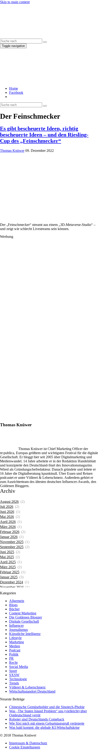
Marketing (16, 642)
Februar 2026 (9, 532)
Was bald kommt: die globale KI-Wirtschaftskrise (44, 727)
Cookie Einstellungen (24, 747)
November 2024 (11, 587)
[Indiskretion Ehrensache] (43, 36)
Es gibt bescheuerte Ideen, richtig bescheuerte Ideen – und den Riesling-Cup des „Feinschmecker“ (44, 135)
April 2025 (8, 562)
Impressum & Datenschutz (28, 743)
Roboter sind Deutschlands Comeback (36, 719)
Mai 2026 (7, 517)
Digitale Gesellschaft (24, 621)
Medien (14, 646)
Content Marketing (22, 613)
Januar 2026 (9, 537)
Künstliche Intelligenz (25, 634)
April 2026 (8, 522)
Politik (13, 654)
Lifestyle (15, 638)
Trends (14, 683)
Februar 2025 (9, 572)
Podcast (14, 650)
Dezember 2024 (11, 582)
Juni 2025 (7, 552)
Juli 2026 (6, 507)
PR (11, 658)
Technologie (18, 679)
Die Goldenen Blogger (25, 617)
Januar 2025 (9, 577)
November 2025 (11, 542)
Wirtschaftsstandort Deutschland (32, 691)
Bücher (14, 609)
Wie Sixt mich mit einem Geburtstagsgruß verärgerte (46, 723)
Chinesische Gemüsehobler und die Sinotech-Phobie (47, 707)
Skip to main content (15, 2)
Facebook (16, 92)
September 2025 (11, 547)
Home (13, 88)
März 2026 (8, 527)
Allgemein (16, 601)
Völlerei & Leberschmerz (27, 687)
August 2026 (9, 502)
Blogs (13, 605)
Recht (13, 663)
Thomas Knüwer (12, 151)
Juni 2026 (7, 512)
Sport (13, 671)
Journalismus (18, 630)
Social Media (18, 667)
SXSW (14, 675)
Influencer (16, 625)
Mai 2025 (7, 557)
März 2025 (8, 567)
